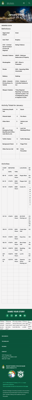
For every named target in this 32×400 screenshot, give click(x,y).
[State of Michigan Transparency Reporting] (12, 374)
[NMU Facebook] (7, 315)
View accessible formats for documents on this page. (15, 386)
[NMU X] (16, 315)
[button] (29, 3)
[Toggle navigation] (24, 3)
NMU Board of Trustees (12, 382)
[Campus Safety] (20, 374)
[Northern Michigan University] (3, 3)
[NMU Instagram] (11, 315)
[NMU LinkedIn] (24, 315)
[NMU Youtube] (20, 315)
